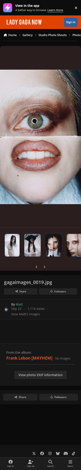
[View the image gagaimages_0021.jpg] (53, 245)
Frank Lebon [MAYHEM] (29, 358)
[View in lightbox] (40, 137)
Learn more (8, 8)
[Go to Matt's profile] (6, 309)
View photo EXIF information (40, 375)
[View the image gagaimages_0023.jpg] (12, 245)
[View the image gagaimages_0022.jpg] (32, 245)
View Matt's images (25, 314)
